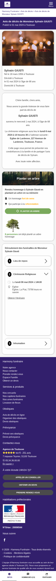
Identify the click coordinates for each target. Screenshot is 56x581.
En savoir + (8, 464)
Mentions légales (22, 553)
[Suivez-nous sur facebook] (6, 540)
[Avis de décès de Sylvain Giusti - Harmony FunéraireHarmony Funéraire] (28, 4)
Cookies (8, 553)
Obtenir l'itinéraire (16, 298)
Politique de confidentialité (16, 556)
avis (27, 453)
